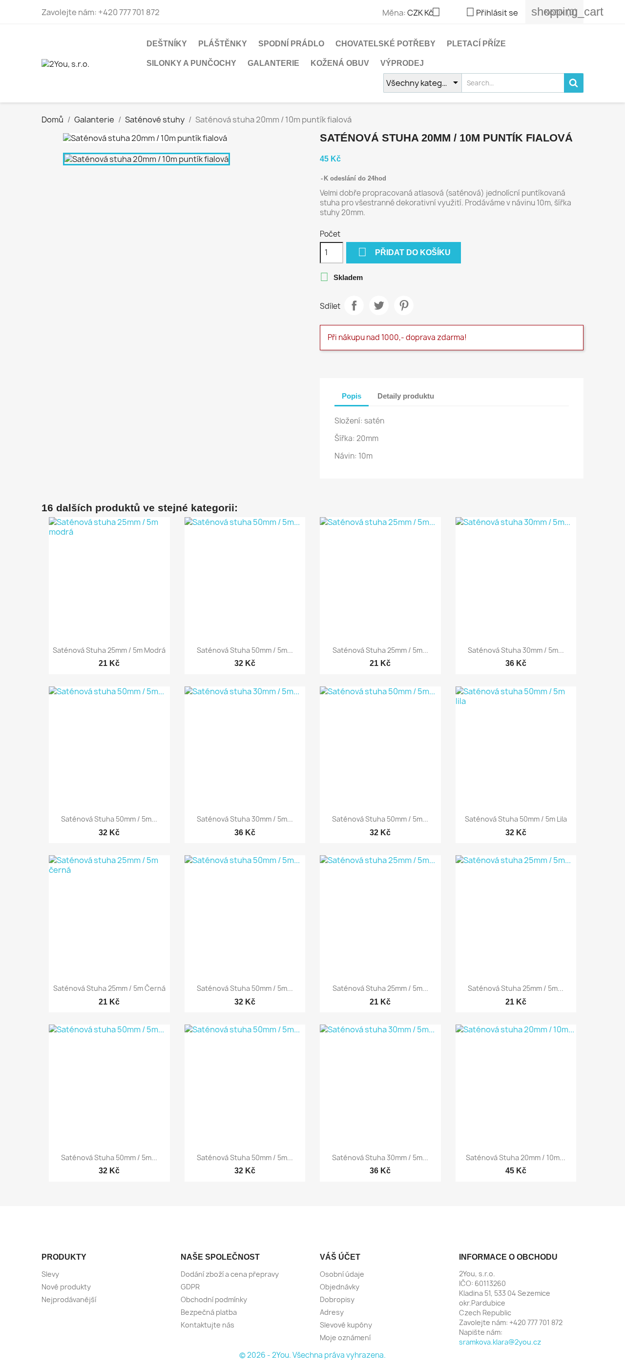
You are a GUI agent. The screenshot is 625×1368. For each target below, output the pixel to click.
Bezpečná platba (209, 1312)
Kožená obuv (340, 63)
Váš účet (340, 1257)
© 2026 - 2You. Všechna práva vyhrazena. (312, 1355)
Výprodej (402, 63)
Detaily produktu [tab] (405, 396)
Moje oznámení (345, 1337)
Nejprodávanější (69, 1299)
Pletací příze (476, 44)
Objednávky (339, 1286)
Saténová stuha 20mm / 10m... (515, 1157)
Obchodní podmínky (214, 1299)
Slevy (50, 1274)
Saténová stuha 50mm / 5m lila (516, 819)
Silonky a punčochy (191, 63)
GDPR (190, 1286)
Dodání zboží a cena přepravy (230, 1274)
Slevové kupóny (346, 1324)
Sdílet (354, 305)
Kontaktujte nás (207, 1324)
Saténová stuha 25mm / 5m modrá (109, 650)
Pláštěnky (222, 44)
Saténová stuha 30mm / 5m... (516, 650)
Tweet (379, 305)
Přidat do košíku (404, 252)
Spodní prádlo (291, 44)
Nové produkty (66, 1286)
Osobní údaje (342, 1274)
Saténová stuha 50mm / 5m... (245, 650)
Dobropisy (337, 1299)
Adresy (332, 1312)
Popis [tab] (351, 396)
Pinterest (404, 305)
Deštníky (166, 44)
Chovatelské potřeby (385, 44)
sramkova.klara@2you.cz (500, 1342)
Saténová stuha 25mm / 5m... (380, 650)
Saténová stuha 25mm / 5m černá (109, 988)
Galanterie (273, 63)
